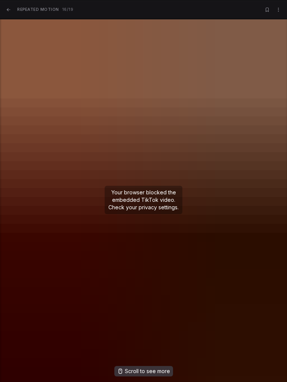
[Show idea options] (278, 9)
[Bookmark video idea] (267, 9)
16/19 (45, 9)
